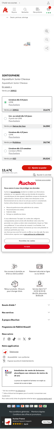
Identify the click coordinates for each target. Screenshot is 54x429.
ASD (14, 158)
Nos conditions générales (19, 412)
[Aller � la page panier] (48, 10)
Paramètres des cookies (27, 241)
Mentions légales (38, 412)
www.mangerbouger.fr (44, 399)
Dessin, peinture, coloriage (19, 17)
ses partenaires (15, 192)
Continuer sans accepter (43, 180)
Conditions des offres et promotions (27, 414)
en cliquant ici (20, 391)
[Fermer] (3, 422)
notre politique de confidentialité (34, 234)
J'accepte (27, 246)
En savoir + (7, 87)
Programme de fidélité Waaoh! (16, 327)
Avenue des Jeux (19, 126)
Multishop (17, 142)
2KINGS (13, 91)
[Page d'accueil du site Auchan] (5, 10)
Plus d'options (14, 105)
